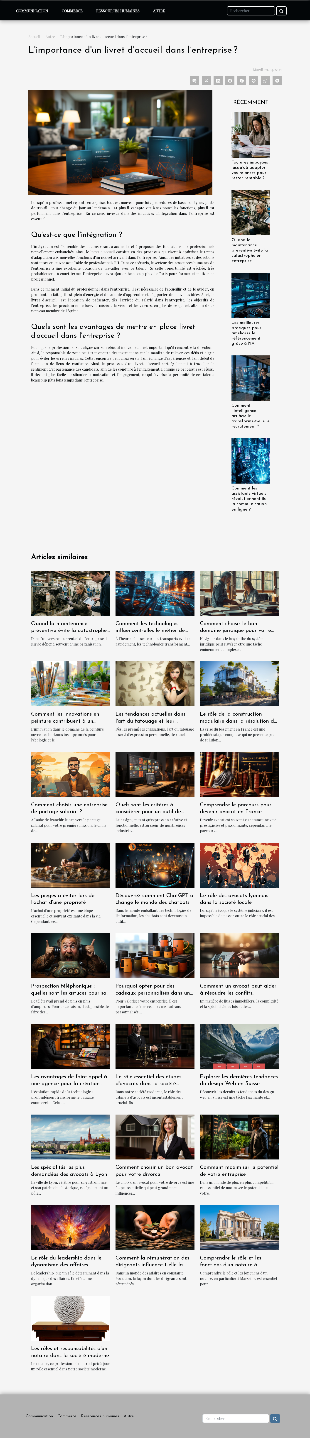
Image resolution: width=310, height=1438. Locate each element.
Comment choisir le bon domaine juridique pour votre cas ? (235, 630)
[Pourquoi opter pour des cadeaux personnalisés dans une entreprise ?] (155, 955)
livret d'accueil (102, 251)
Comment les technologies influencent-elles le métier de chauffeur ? (150, 630)
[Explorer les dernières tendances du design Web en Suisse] (239, 1045)
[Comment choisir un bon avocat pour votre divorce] (155, 1136)
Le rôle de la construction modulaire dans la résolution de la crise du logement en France (238, 721)
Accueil (34, 36)
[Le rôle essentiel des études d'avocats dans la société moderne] (155, 1045)
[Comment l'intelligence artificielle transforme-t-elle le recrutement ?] (250, 377)
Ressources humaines (118, 10)
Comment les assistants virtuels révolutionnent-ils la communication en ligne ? (249, 498)
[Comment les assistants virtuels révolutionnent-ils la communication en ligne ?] (250, 460)
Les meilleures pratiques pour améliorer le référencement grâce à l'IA (246, 333)
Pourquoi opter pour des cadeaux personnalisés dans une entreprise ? (154, 993)
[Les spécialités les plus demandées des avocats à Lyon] (70, 1136)
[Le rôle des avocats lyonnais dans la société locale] (239, 864)
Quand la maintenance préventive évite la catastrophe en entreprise (249, 250)
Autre (159, 10)
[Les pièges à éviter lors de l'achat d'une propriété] (70, 864)
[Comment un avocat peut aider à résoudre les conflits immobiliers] (239, 955)
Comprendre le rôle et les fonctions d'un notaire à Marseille (230, 1265)
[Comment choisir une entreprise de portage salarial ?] (70, 774)
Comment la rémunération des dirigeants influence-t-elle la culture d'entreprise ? (152, 1265)
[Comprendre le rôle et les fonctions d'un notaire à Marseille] (239, 1227)
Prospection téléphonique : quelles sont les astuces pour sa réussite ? (68, 993)
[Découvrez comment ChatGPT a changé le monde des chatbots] (155, 864)
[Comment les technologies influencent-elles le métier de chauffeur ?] (155, 592)
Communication (32, 10)
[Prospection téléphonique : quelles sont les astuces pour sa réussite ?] (70, 955)
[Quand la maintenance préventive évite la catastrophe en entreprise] (250, 212)
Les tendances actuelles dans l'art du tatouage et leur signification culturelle (150, 721)
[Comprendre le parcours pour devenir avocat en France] (239, 774)
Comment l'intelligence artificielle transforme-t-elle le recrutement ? (250, 416)
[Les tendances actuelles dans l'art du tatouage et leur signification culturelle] (155, 683)
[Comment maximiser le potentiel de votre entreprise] (239, 1136)
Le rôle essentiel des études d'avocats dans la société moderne (148, 1083)
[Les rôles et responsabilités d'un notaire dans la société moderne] (70, 1317)
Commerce (72, 10)
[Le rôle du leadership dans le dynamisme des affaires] (70, 1227)
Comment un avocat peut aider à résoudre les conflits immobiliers (238, 993)
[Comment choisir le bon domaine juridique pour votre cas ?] (239, 592)
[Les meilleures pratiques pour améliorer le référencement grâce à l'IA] (250, 294)
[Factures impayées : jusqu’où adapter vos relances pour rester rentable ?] (250, 134)
